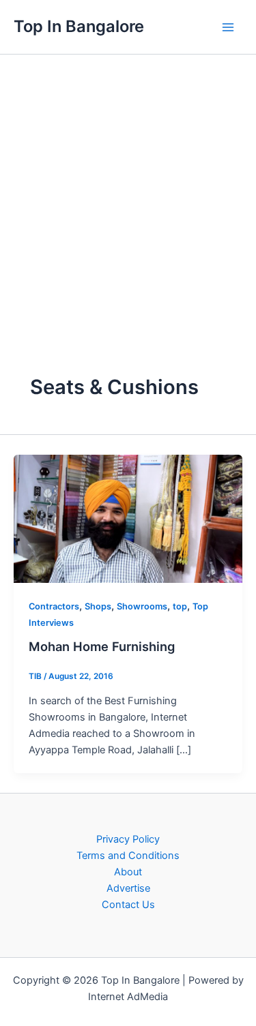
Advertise (128, 888)
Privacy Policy (128, 839)
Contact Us (128, 905)
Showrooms (142, 606)
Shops (98, 606)
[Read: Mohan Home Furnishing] (128, 518)
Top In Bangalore (79, 26)
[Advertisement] (128, 189)
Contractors (54, 606)
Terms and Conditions (128, 855)
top (180, 606)
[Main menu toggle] (228, 27)
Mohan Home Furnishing (102, 646)
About (128, 872)
